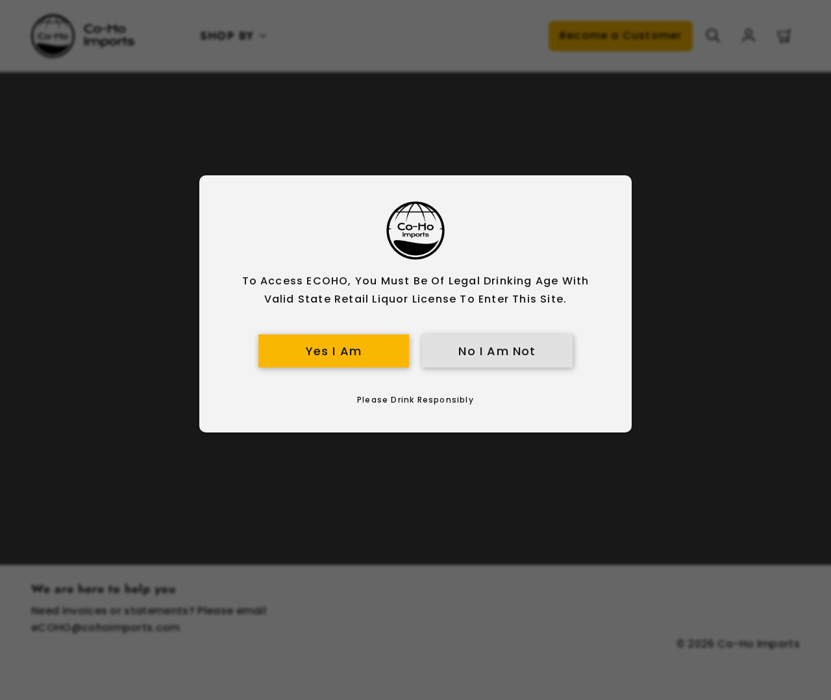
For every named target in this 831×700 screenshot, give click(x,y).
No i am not (497, 351)
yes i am (334, 351)
